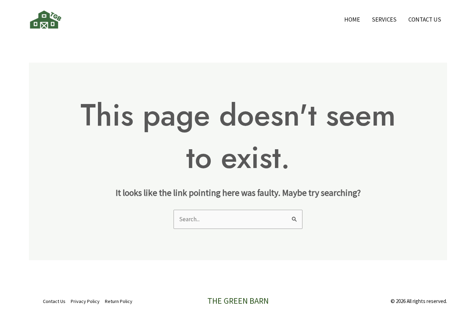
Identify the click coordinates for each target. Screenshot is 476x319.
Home (352, 19)
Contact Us (424, 19)
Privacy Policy (85, 301)
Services (384, 19)
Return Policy (118, 301)
